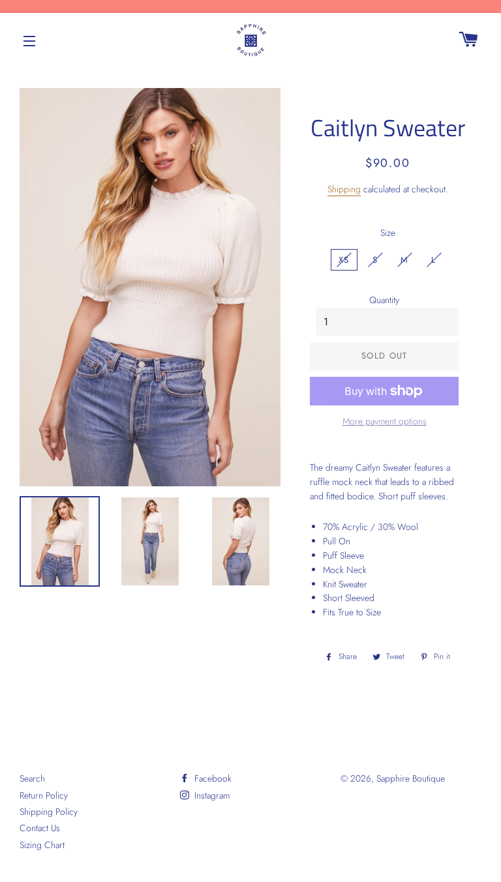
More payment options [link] (384, 421)
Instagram (211, 795)
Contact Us (40, 827)
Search (32, 778)
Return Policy (44, 795)
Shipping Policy (49, 811)
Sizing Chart (42, 844)
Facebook (212, 778)
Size (387, 232)
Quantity (384, 299)
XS (344, 260)
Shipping (344, 189)
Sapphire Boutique (410, 778)
